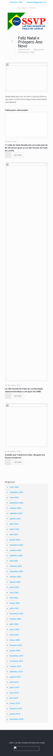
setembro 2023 (16, 555)
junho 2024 (14, 529)
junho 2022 (14, 587)
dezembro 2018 (16, 719)
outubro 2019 (15, 666)
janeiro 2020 (15, 650)
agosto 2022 (15, 582)
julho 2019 (14, 682)
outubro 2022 (15, 577)
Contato (32, 8)
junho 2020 (14, 629)
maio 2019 (14, 693)
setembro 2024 (16, 513)
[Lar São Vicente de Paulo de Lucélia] (26, 21)
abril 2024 (14, 534)
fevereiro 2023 (16, 566)
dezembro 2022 (16, 571)
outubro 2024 (15, 508)
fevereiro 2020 (16, 645)
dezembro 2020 (16, 614)
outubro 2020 (15, 619)
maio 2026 (14, 487)
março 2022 (15, 603)
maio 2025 (14, 497)
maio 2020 (14, 635)
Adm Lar (37, 49)
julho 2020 (14, 624)
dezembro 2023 (16, 545)
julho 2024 (14, 524)
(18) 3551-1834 (16, 2)
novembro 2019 (16, 661)
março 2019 (15, 703)
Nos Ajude (22, 8)
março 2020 (15, 640)
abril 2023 (14, 561)
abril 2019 (14, 698)
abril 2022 (14, 598)
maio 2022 (14, 592)
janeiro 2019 (15, 714)
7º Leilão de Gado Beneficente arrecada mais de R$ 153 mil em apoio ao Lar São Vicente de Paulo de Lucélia (26, 148)
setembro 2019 (16, 672)
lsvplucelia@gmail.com (36, 2)
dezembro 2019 (16, 656)
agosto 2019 (15, 677)
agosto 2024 (15, 519)
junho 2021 (14, 608)
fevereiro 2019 (16, 708)
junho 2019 (14, 687)
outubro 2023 (15, 550)
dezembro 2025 (16, 492)
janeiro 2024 (15, 540)
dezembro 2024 (16, 503)
